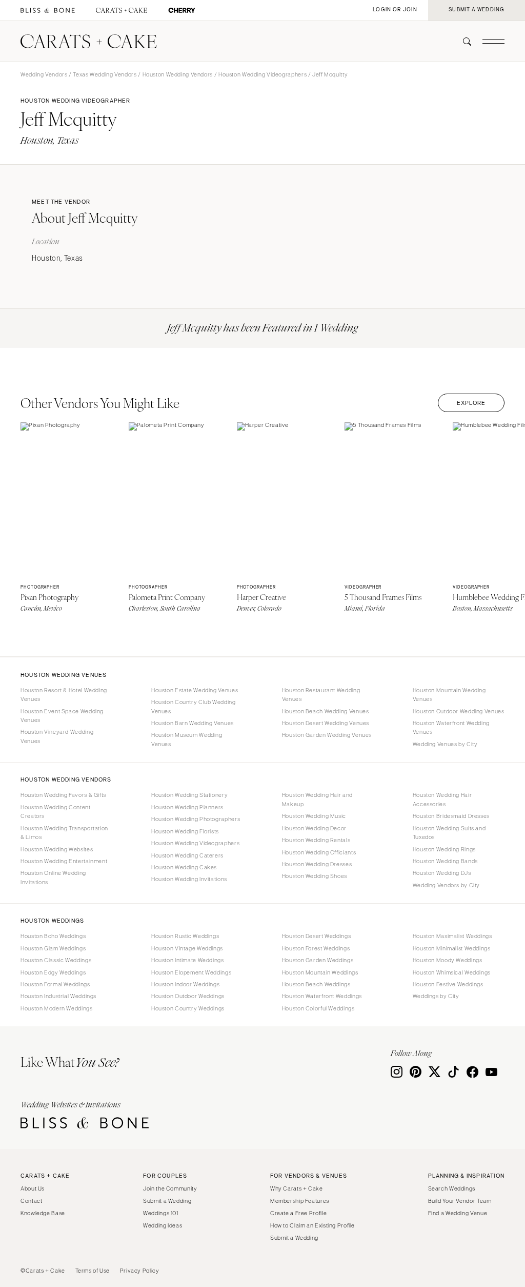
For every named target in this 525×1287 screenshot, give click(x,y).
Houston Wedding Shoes (314, 876)
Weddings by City (436, 996)
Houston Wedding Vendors (178, 74)
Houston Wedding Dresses (317, 864)
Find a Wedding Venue (458, 1213)
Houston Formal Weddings (55, 984)
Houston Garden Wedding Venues (327, 735)
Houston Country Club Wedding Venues (193, 706)
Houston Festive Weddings (448, 984)
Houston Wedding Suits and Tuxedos (449, 832)
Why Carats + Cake (296, 1188)
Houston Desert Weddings (316, 936)
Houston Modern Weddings (57, 1008)
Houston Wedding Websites (57, 849)
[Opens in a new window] (48, 10)
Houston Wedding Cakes (184, 867)
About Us (33, 1188)
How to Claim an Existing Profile (312, 1225)
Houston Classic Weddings (56, 960)
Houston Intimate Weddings (187, 960)
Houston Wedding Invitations (189, 879)
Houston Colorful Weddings (318, 1008)
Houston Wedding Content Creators (56, 811)
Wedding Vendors (44, 74)
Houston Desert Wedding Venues (325, 723)
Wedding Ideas (162, 1225)
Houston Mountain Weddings (320, 972)
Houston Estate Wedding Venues (194, 690)
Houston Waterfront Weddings (322, 996)
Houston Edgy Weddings (53, 972)
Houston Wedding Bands (445, 861)
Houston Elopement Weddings (191, 972)
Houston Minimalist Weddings (452, 948)
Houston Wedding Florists (185, 831)
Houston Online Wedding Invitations (53, 877)
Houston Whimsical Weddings (452, 972)
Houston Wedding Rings (444, 849)
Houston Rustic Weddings (185, 936)
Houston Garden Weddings (318, 960)
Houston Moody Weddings (447, 960)
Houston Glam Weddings (53, 948)
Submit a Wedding (167, 1201)
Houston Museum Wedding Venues (187, 739)
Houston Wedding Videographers (262, 74)
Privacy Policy (139, 1271)
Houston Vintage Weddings (187, 948)
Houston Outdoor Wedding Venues (458, 711)
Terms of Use (92, 1271)
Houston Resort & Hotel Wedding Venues (64, 694)
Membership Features (299, 1201)
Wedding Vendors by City (446, 885)
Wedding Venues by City (445, 744)
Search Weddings (451, 1188)
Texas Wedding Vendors (104, 74)
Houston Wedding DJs (442, 873)
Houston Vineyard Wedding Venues (57, 736)
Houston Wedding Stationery (189, 795)
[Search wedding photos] (181, 10)
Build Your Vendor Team (460, 1201)
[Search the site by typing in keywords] (463, 41)
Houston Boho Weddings (53, 936)
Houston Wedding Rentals (316, 840)
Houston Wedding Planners (187, 807)
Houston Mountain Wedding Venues (449, 694)
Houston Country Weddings (188, 1008)
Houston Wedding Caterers (187, 855)
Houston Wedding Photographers (195, 819)
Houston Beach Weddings (316, 984)
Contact (31, 1201)
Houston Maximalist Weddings (452, 936)
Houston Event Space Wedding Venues (62, 715)
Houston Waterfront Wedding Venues (451, 727)
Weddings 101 (160, 1213)
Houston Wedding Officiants (319, 852)
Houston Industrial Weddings (58, 996)
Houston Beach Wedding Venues (325, 711)
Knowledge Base (43, 1213)
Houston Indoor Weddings (185, 984)
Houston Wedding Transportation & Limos (64, 832)
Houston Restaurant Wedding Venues (321, 694)
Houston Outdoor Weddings (188, 996)
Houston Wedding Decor (314, 828)
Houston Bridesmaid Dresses (451, 816)
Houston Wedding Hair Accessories (442, 799)
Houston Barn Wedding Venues (192, 723)
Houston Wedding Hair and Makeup (317, 799)
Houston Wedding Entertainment (64, 861)
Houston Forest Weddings (316, 948)
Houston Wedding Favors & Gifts (63, 795)
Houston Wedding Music (314, 816)
